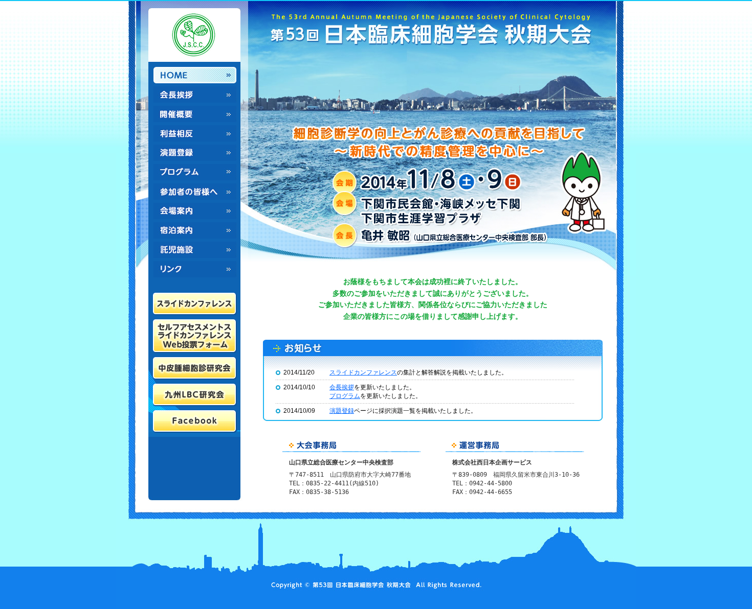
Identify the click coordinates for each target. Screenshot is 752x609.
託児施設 (194, 250)
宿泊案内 (194, 230)
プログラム (194, 172)
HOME (194, 75)
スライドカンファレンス (363, 372)
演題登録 (194, 153)
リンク (194, 269)
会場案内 (194, 211)
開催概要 (194, 114)
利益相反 (194, 133)
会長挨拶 (194, 94)
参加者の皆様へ (194, 191)
